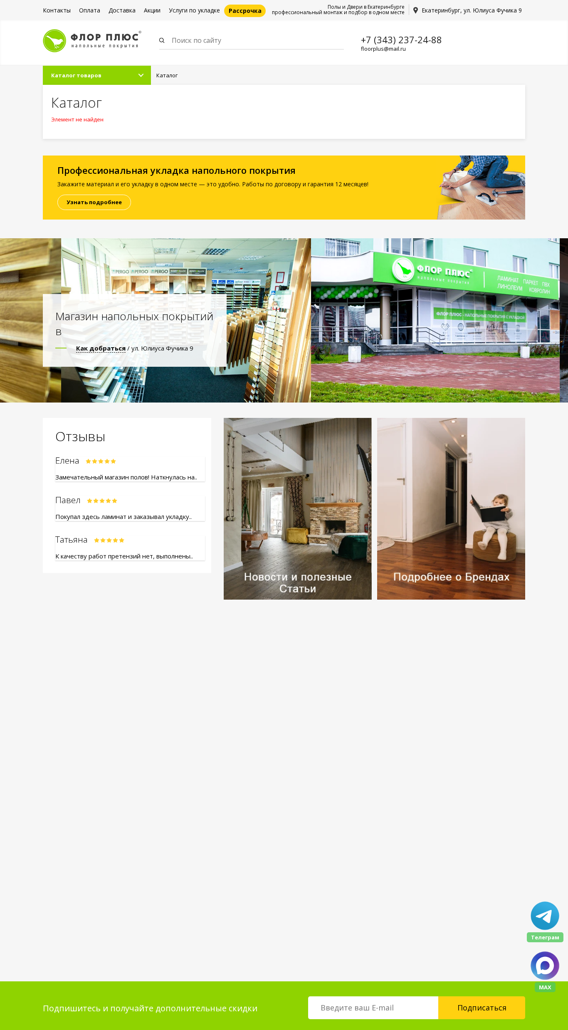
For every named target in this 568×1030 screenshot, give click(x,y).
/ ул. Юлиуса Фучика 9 (134, 348)
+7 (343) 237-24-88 (401, 39)
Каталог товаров (76, 75)
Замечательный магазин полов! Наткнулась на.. (126, 477)
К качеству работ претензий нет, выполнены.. (124, 556)
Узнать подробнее (94, 202)
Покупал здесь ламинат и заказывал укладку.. (123, 516)
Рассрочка (245, 11)
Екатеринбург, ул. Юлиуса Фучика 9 (472, 10)
